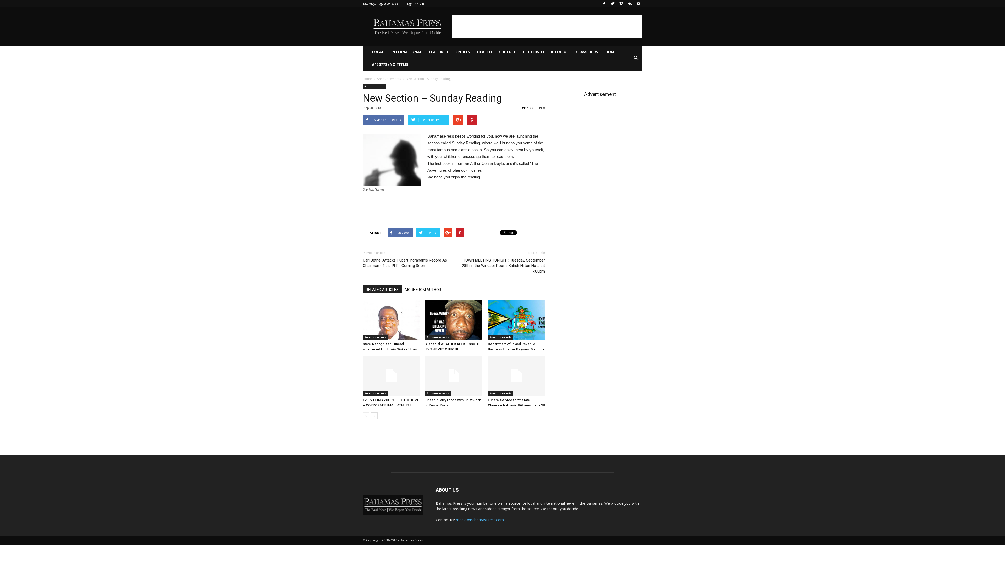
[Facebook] (604, 3)
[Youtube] (638, 3)
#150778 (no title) (390, 64)
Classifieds (587, 51)
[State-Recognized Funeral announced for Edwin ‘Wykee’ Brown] (391, 320)
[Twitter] (612, 3)
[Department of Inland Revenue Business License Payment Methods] (516, 320)
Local (378, 51)
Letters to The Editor (546, 51)
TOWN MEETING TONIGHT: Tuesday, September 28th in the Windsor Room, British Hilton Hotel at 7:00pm (503, 266)
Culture (507, 51)
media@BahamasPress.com (480, 519)
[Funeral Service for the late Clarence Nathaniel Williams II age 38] (516, 376)
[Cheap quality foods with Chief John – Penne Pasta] (453, 376)
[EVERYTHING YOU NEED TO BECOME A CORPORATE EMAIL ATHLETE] (391, 376)
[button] (636, 58)
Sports (462, 51)
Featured (438, 51)
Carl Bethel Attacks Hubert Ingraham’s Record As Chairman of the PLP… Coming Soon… (405, 263)
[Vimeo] (621, 3)
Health (484, 51)
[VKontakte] (630, 3)
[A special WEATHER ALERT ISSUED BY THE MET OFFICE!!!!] (453, 320)
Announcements (389, 79)
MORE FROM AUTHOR (423, 289)
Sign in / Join (415, 4)
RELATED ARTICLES (382, 289)
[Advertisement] (547, 26)
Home (610, 51)
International (406, 51)
